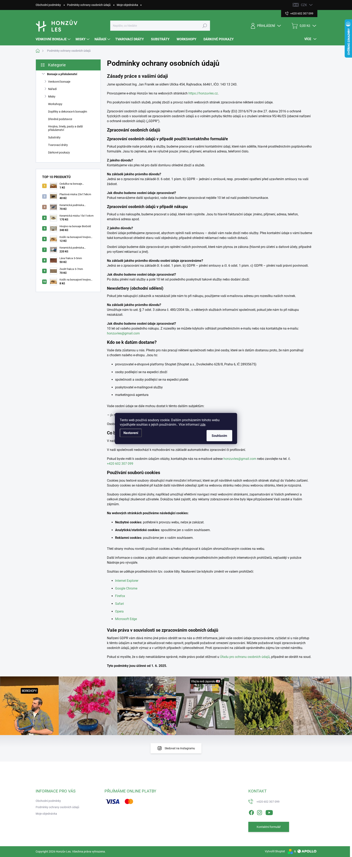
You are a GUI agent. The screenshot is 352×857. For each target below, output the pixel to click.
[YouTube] (269, 812)
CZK (304, 5)
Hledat (205, 25)
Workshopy (55, 104)
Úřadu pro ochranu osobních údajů (245, 657)
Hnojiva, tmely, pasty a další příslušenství (65, 128)
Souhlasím (219, 436)
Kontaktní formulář (269, 827)
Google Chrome (126, 588)
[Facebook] (251, 812)
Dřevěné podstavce (60, 119)
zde (202, 424)
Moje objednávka (127, 5)
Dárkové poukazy (59, 152)
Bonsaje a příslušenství (62, 74)
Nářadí (52, 89)
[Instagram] (259, 812)
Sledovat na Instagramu (180, 748)
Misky (51, 96)
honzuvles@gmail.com (123, 333)
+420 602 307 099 (120, 464)
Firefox (120, 596)
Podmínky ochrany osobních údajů (89, 5)
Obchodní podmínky (48, 5)
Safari (119, 604)
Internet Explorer (126, 581)
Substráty (54, 137)
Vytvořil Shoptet (275, 851)
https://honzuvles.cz (203, 93)
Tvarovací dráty (58, 145)
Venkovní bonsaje (59, 81)
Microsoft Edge (126, 619)
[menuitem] (54, 39)
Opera (119, 611)
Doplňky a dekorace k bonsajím (67, 111)
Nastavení (130, 433)
